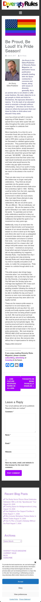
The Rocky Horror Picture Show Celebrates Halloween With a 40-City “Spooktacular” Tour (19, 500)
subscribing (10, 357)
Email (7, 443)
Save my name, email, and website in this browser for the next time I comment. (19, 464)
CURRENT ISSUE (9, 553)
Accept (20, 581)
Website (8, 452)
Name (8, 435)
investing (9, 360)
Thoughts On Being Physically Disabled (28, 382)
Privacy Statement (24, 599)
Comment (9, 411)
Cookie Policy (14, 599)
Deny (21, 588)
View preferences (20, 594)
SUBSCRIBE (7, 558)
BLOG (5, 555)
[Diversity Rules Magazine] (20, 4)
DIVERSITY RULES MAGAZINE (14, 551)
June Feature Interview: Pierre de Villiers (11, 383)
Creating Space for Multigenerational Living (20, 506)
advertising (19, 357)
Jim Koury (23, 55)
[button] (35, 562)
